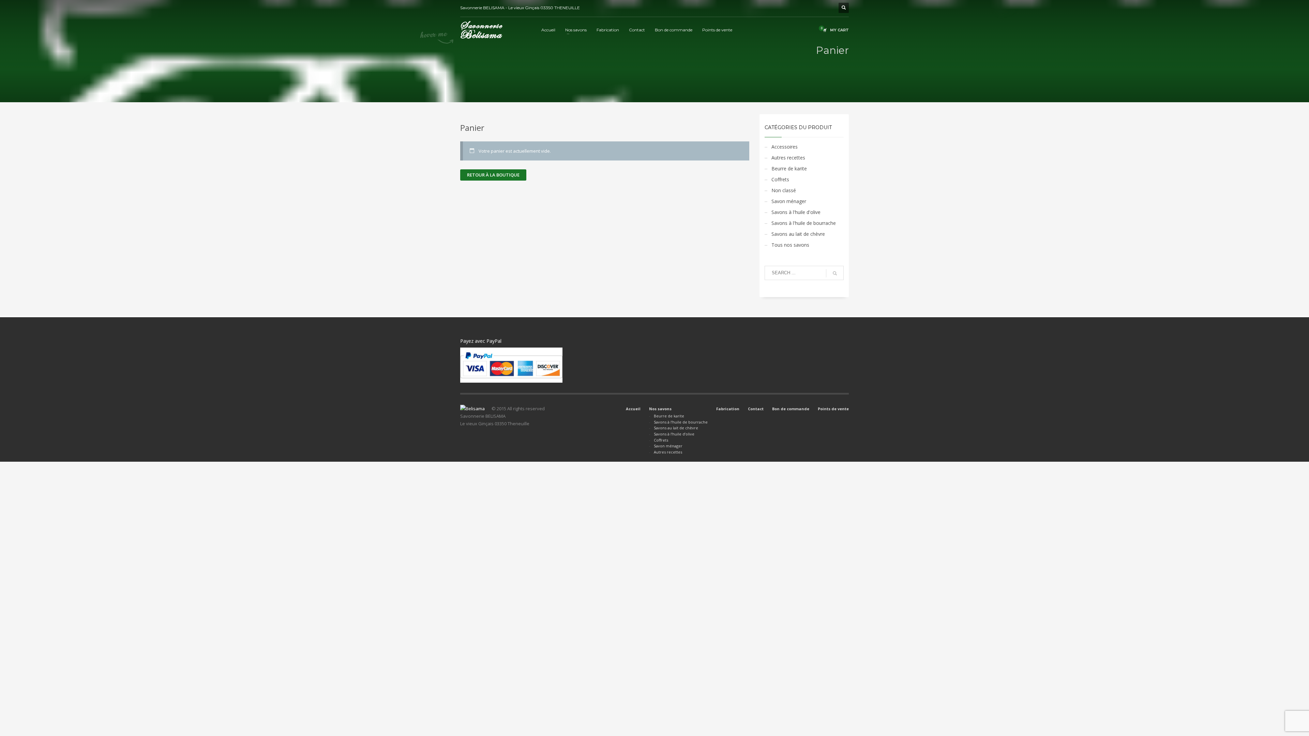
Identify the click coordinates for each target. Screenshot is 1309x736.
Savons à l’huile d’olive (674, 433)
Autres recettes (788, 157)
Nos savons (660, 408)
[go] (835, 273)
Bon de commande (790, 408)
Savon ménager (788, 201)
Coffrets (780, 179)
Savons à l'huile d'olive (796, 212)
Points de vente (833, 408)
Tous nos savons (790, 245)
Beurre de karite (789, 168)
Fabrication (727, 408)
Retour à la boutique (493, 175)
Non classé (783, 190)
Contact (756, 408)
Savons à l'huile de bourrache (803, 223)
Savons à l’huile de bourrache (681, 422)
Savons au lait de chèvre (798, 234)
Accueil (633, 408)
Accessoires (784, 146)
